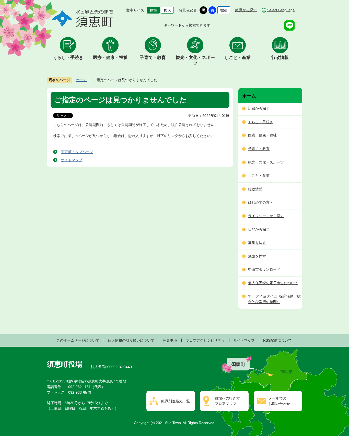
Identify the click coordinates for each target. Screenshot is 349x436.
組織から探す (246, 10)
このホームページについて (77, 340)
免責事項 (170, 340)
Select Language (281, 10)
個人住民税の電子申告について (273, 283)
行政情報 (280, 57)
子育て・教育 (153, 57)
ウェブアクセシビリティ (205, 340)
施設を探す (257, 256)
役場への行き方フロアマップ (227, 401)
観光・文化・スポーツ (195, 60)
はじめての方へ (260, 202)
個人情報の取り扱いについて (131, 340)
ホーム (81, 80)
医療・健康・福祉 (110, 57)
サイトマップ (71, 160)
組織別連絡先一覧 (175, 401)
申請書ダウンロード (264, 269)
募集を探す (257, 243)
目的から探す (259, 229)
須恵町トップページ (77, 152)
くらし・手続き (68, 57)
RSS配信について (277, 340)
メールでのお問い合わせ (279, 401)
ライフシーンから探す (266, 216)
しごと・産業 (238, 57)
